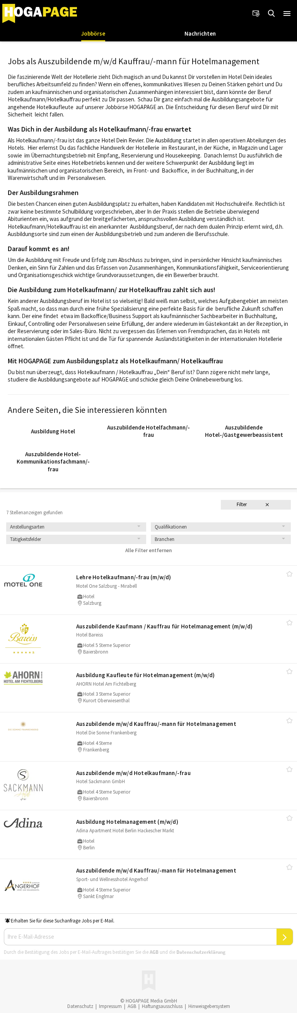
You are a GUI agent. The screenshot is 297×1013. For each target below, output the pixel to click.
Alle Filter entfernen (148, 550)
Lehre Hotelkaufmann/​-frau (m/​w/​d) (123, 577)
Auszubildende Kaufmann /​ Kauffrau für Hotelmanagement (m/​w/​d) (164, 626)
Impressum (110, 1006)
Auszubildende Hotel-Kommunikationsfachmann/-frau (53, 461)
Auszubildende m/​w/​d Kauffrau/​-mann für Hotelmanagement (156, 723)
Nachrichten (200, 33)
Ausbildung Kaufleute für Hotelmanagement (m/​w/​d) (145, 675)
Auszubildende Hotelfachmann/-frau (148, 431)
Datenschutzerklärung (200, 952)
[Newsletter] (256, 13)
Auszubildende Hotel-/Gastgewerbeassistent (244, 431)
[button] (287, 13)
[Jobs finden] (271, 13)
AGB (154, 952)
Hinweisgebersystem (209, 1006)
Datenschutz (80, 1006)
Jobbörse (93, 33)
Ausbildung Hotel (53, 431)
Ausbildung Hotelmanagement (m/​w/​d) (127, 821)
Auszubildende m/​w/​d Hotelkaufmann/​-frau (133, 773)
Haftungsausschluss (162, 1006)
